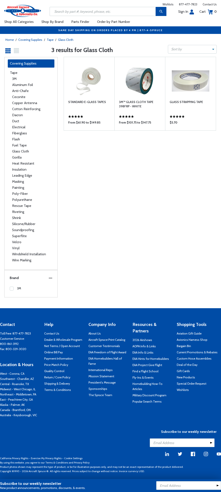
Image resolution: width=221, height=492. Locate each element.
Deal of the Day (187, 365)
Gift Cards (183, 371)
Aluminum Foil (22, 85)
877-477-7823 (188, 4)
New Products (186, 377)
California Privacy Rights (14, 458)
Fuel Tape (19, 145)
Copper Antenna (24, 103)
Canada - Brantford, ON (15, 410)
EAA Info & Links (143, 352)
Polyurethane (22, 200)
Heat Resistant (23, 163)
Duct (15, 121)
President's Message (102, 382)
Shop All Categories (19, 22)
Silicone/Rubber (23, 224)
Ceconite (18, 97)
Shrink (16, 218)
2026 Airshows (142, 340)
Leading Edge (22, 175)
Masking (18, 181)
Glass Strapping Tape (186, 102)
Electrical (18, 127)
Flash (16, 139)
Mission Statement (101, 376)
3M (14, 79)
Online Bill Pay (53, 352)
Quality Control (54, 371)
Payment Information (58, 358)
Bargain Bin (184, 346)
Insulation (19, 169)
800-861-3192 (9, 344)
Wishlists (168, 4)
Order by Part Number (113, 22)
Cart (208, 12)
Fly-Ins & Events (143, 377)
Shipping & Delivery (57, 384)
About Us (94, 333)
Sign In (183, 12)
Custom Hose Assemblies (194, 358)
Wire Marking (21, 260)
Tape (50, 40)
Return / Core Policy (57, 377)
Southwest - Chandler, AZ (17, 379)
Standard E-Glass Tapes (87, 102)
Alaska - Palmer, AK (12, 405)
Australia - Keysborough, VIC (18, 415)
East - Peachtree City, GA (16, 400)
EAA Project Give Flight (147, 365)
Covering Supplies (30, 40)
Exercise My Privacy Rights (46, 458)
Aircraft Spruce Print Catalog (106, 340)
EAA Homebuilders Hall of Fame (105, 361)
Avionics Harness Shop (192, 340)
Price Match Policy (56, 365)
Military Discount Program (149, 395)
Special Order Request (191, 384)
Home (9, 40)
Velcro (16, 242)
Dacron (17, 115)
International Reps (100, 370)
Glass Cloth (65, 40)
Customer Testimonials (104, 346)
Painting (18, 188)
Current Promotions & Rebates (197, 352)
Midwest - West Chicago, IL (18, 389)
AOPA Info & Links (144, 346)
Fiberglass (19, 133)
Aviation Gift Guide (189, 333)
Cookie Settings (73, 458)
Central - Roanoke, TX (14, 384)
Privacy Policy (82, 462)
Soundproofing (23, 230)
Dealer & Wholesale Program (63, 340)
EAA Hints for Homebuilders (151, 359)
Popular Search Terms (147, 401)
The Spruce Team (100, 395)
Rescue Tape (21, 206)
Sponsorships (97, 389)
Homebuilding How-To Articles (148, 386)
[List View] (16, 50)
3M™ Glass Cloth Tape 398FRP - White (136, 104)
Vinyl (16, 248)
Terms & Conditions (57, 390)
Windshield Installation (29, 254)
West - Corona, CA (12, 374)
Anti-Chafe (20, 91)
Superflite (19, 236)
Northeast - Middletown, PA (18, 394)
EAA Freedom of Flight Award (107, 352)
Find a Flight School (145, 371)
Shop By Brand (52, 22)
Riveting (18, 212)
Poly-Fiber (20, 194)
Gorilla (17, 157)
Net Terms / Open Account (62, 346)
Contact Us (210, 4)
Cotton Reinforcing (26, 109)
